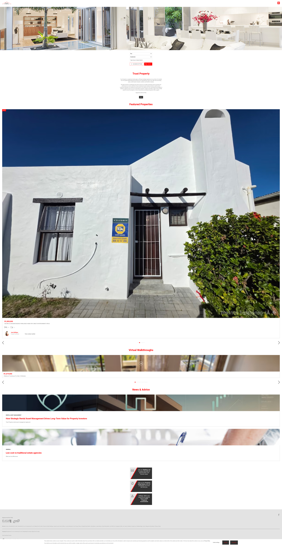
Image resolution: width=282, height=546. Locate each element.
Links (144, 526)
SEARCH (149, 64)
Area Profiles (62, 526)
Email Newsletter (105, 526)
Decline (225, 542)
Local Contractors (69, 526)
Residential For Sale (13, 526)
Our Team (125, 526)
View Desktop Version (6, 535)
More (141, 97)
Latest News (98, 526)
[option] (141, 223)
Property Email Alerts (86, 526)
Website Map (139, 526)
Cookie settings (216, 542)
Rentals (129, 526)
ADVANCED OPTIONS (137, 64)
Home (7, 526)
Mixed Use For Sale (38, 526)
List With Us (112, 526)
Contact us (133, 526)
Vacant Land (56, 526)
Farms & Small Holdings (48, 526)
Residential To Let (21, 526)
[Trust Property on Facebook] (279, 515)
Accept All (234, 542)
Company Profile (119, 526)
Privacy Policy (158, 526)
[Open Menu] (278, 3)
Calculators (93, 526)
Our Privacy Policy (77, 526)
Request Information (150, 526)
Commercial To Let (30, 526)
